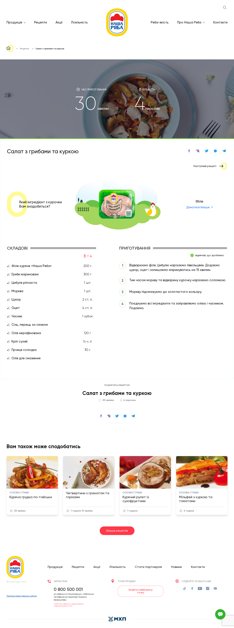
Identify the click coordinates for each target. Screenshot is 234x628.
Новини (176, 567)
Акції (59, 22)
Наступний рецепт (205, 166)
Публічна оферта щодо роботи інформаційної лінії (69, 605)
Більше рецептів (117, 530)
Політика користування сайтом (22, 596)
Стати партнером (148, 567)
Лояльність (79, 22)
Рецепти (40, 22)
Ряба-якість (160, 22)
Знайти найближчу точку (140, 591)
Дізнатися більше (198, 207)
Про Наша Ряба (189, 22)
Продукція (14, 22)
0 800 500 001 (68, 589)
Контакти (220, 22)
